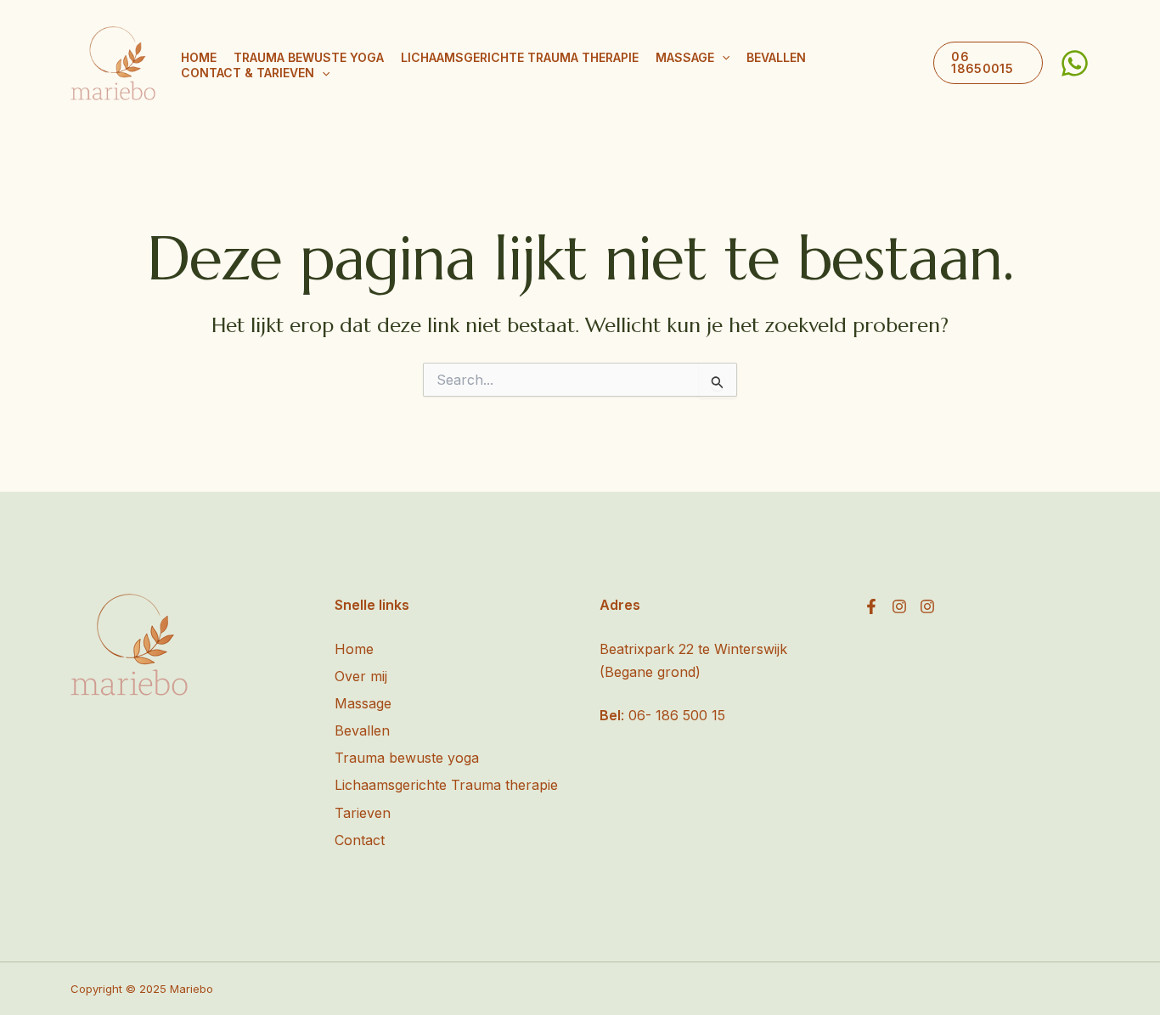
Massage (685, 57)
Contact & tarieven (247, 72)
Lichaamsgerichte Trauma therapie (520, 57)
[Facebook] (871, 606)
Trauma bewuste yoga (309, 57)
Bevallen (776, 57)
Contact (360, 840)
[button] (721, 57)
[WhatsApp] (1075, 63)
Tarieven (363, 812)
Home (199, 57)
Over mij (361, 676)
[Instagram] (899, 606)
